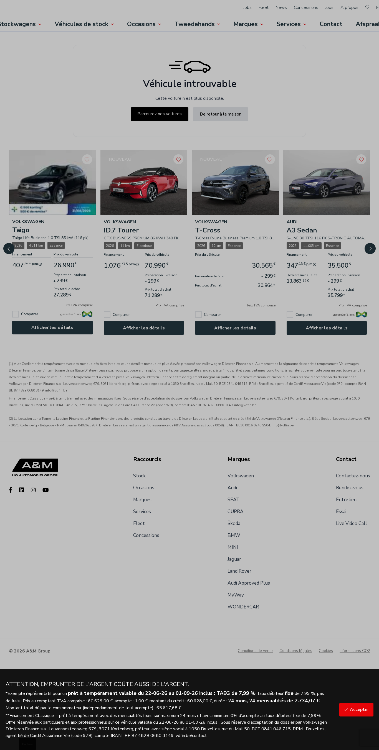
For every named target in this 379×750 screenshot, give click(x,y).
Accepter (359, 710)
